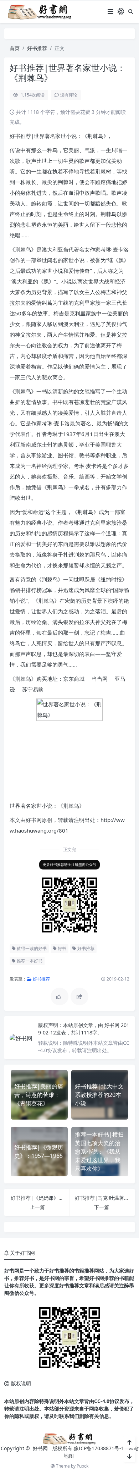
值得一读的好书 (31, 948)
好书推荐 (37, 48)
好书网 (112, 1025)
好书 (61, 948)
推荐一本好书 (29, 961)
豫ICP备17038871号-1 (99, 1448)
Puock (82, 1466)
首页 (15, 48)
